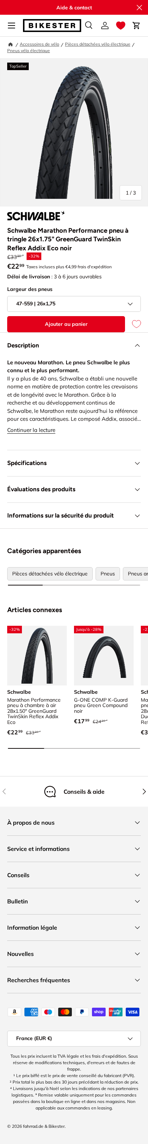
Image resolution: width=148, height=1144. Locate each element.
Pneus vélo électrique (28, 50)
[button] (121, 25)
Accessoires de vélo (39, 44)
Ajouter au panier (66, 324)
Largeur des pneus (29, 289)
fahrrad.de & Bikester (44, 1126)
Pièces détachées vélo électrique (97, 44)
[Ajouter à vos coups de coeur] (133, 324)
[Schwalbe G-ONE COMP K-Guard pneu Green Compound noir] (104, 655)
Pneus (108, 573)
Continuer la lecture (31, 430)
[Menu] (11, 25)
